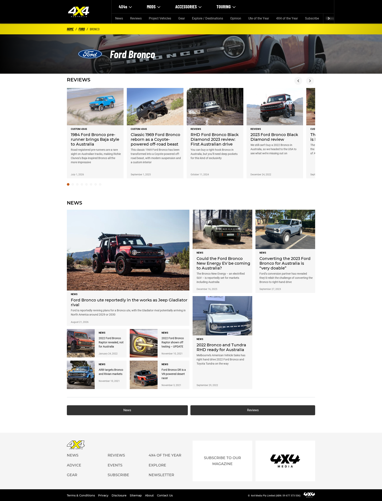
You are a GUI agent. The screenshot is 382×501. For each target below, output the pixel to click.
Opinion (235, 18)
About (150, 495)
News (119, 18)
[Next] (328, 18)
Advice (74, 465)
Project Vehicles (160, 18)
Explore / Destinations (207, 18)
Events (115, 465)
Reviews (136, 18)
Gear (181, 18)
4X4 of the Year (287, 18)
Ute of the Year (258, 18)
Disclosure (119, 495)
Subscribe (312, 18)
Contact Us (165, 495)
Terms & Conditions (81, 495)
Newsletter (161, 475)
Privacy (103, 495)
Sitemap (136, 495)
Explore (157, 465)
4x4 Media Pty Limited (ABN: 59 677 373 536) (275, 495)
